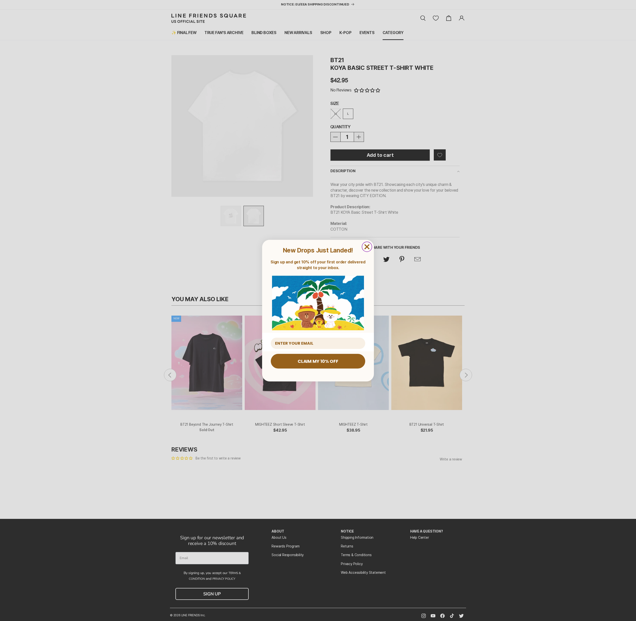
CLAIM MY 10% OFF (318, 361)
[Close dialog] (367, 247)
